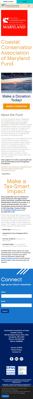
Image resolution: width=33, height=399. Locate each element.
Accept (5, 396)
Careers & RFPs (16, 347)
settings (22, 393)
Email (3, 301)
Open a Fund (8, 1)
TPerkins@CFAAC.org (11, 210)
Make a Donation (16, 106)
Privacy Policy (16, 350)
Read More (6, 174)
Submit (5, 311)
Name (3, 292)
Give (24, 1)
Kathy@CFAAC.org (7, 258)
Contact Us (16, 352)
